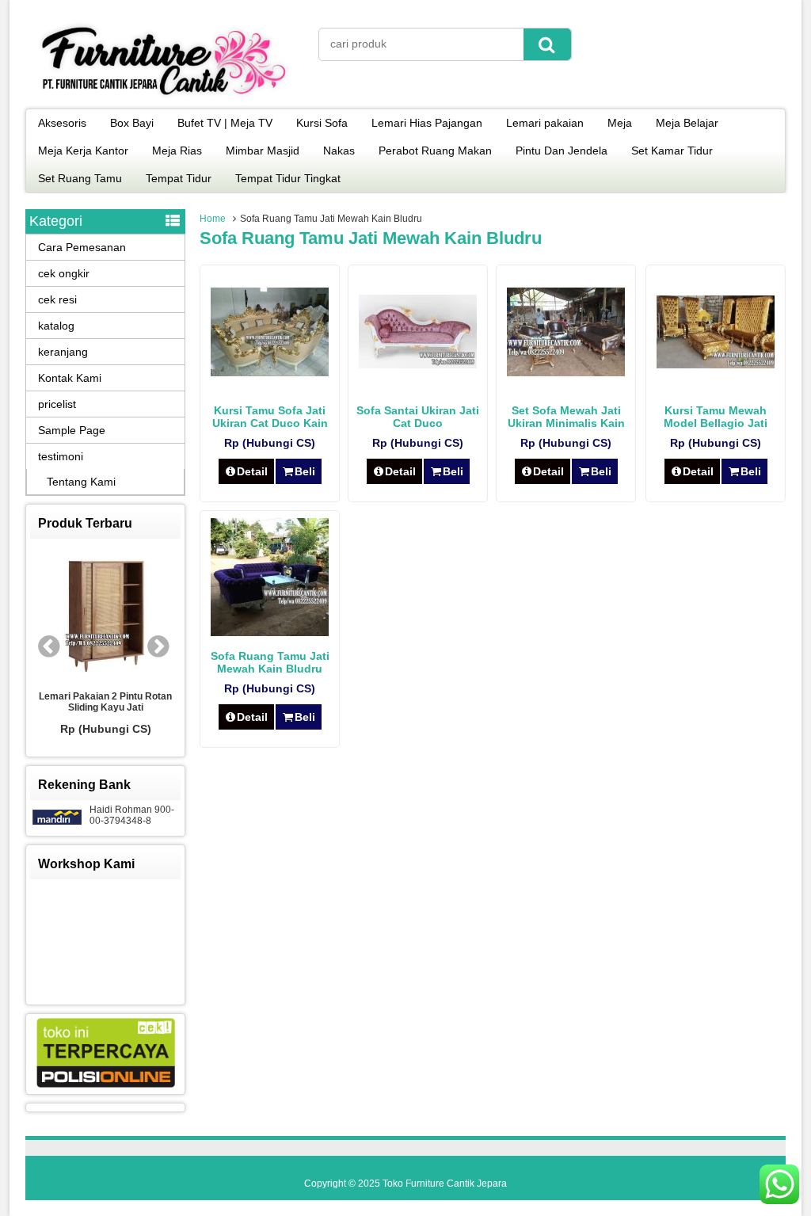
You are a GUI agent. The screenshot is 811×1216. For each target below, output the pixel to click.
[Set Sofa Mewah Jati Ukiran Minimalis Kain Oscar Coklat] (566, 372)
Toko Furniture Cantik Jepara (445, 1183)
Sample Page (71, 430)
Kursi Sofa (322, 122)
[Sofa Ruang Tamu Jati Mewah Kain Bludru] (270, 632)
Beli (305, 471)
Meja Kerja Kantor (83, 150)
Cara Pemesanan (82, 247)
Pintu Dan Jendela (561, 150)
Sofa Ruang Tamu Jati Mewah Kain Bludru (270, 662)
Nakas (339, 150)
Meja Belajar (687, 122)
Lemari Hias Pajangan (426, 122)
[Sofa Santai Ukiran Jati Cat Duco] (418, 364)
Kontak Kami (69, 378)
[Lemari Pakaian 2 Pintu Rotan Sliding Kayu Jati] (105, 615)
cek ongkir (63, 273)
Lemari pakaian (545, 122)
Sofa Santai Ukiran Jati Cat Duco (417, 416)
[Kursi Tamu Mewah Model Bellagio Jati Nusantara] (716, 364)
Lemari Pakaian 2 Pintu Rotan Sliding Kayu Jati (105, 702)
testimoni (60, 456)
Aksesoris (62, 122)
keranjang (63, 351)
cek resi (57, 299)
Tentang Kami (81, 481)
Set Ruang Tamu (80, 178)
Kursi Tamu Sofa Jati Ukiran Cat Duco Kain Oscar (270, 423)
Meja (619, 122)
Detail (252, 471)
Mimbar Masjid (262, 150)
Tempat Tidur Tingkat (288, 178)
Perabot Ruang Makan (435, 150)
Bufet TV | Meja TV (224, 122)
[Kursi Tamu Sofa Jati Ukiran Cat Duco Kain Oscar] (270, 372)
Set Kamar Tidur (672, 150)
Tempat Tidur (178, 178)
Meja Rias (177, 150)
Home (213, 218)
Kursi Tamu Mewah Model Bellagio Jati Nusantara (715, 423)
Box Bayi (132, 122)
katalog (56, 325)
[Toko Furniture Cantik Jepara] (164, 98)
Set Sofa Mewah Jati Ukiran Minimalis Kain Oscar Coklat (566, 423)
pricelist (57, 404)
